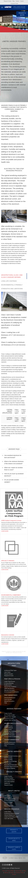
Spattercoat (7, 783)
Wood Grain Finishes (9, 779)
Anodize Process (8, 726)
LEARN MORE (4, 531)
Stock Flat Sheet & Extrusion (11, 766)
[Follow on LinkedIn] (9, 865)
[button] (2, 7)
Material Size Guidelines (10, 686)
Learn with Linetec (8, 818)
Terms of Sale (18, 870)
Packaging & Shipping (9, 768)
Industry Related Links (9, 815)
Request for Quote (8, 675)
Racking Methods (8, 727)
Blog (14, 1)
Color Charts (7, 672)
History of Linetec (8, 802)
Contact (17, 1)
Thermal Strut (7, 763)
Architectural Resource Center (11, 813)
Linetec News (7, 811)
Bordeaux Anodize (8, 778)
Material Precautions (9, 701)
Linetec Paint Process (9, 681)
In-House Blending (8, 683)
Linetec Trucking (8, 759)
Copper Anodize (8, 713)
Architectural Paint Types (10, 670)
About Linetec (7, 795)
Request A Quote (7, 1)
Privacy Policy (10, 870)
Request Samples (8, 674)
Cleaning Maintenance (9, 697)
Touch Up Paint (8, 699)
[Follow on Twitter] (7, 865)
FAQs (5, 703)
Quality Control (8, 685)
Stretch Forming (8, 757)
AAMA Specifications (9, 688)
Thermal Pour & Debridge (10, 761)
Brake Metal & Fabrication (10, 764)
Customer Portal (14, 3)
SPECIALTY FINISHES (7, 560)
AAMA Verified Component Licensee (11, 520)
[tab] (14, 276)
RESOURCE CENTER (7, 635)
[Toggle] (2, 455)
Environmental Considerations (11, 692)
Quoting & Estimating (9, 800)
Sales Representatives (9, 798)
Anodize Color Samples (10, 716)
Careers (22, 1)
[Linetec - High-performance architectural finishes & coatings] (15, 7)
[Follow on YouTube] (11, 865)
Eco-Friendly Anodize (9, 715)
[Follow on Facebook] (3, 865)
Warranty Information (9, 690)
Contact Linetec (8, 797)
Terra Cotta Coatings (9, 781)
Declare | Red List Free (10, 720)
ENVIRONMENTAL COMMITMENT (11, 595)
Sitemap (6, 872)
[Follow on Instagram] (5, 865)
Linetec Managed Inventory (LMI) (12, 756)
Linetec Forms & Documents (11, 816)
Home (3, 870)
